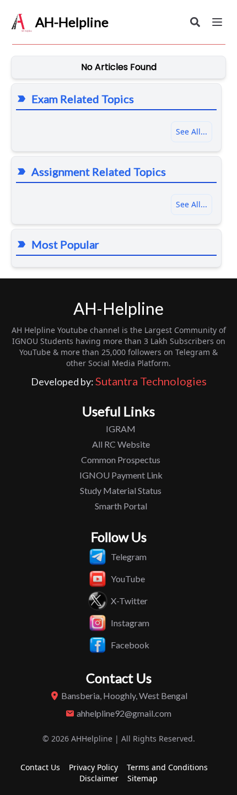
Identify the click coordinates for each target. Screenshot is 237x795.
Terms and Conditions (167, 767)
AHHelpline (91, 738)
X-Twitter (129, 600)
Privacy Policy (93, 767)
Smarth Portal (121, 506)
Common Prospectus (120, 459)
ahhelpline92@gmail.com (124, 713)
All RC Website (121, 444)
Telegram (129, 556)
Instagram (130, 622)
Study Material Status (120, 490)
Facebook (130, 645)
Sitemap (142, 778)
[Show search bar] (195, 22)
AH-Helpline (72, 22)
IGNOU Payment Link (121, 475)
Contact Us (40, 767)
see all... (191, 131)
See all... (191, 204)
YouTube (128, 578)
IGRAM (121, 428)
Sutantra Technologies (151, 381)
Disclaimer (98, 778)
